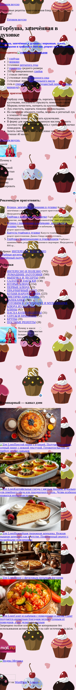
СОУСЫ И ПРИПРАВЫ (22, 315)
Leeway (34, 682)
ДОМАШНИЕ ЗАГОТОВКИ (24, 274)
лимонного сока (39, 77)
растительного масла (42, 80)
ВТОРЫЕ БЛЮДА (18, 284)
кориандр (12, 87)
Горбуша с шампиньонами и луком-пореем (33, 238)
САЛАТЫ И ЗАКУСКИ (21, 280)
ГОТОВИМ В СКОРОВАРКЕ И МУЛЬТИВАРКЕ (37, 303)
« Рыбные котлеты (11, 254)
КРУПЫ (12, 319)
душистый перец (51, 84)
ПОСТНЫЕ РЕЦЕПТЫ (21, 322)
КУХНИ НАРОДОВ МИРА (23, 293)
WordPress (21, 682)
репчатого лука (29, 64)
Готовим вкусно (9, 4)
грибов (38, 71)
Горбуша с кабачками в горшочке (27, 216)
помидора (15, 68)
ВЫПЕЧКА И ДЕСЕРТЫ (22, 277)
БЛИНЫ (12, 309)
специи (19, 84)
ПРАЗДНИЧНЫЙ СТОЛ (22, 290)
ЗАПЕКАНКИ (16, 299)
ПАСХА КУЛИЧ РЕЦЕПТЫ (24, 312)
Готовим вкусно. (10, 140)
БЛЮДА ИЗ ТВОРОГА (21, 306)
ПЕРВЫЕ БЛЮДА (18, 287)
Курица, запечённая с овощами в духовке (32, 207)
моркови (14, 61)
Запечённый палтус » (13, 257)
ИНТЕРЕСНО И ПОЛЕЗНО (29, 251)
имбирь (66, 84)
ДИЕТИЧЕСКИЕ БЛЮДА (23, 296)
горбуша (14, 58)
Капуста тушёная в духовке (23, 232)
